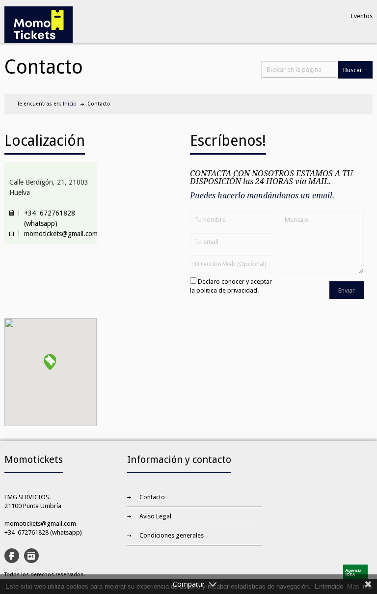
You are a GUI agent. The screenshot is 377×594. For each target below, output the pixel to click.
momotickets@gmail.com (40, 523)
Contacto (152, 497)
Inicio (70, 104)
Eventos (362, 16)
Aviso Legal (155, 516)
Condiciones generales (171, 535)
